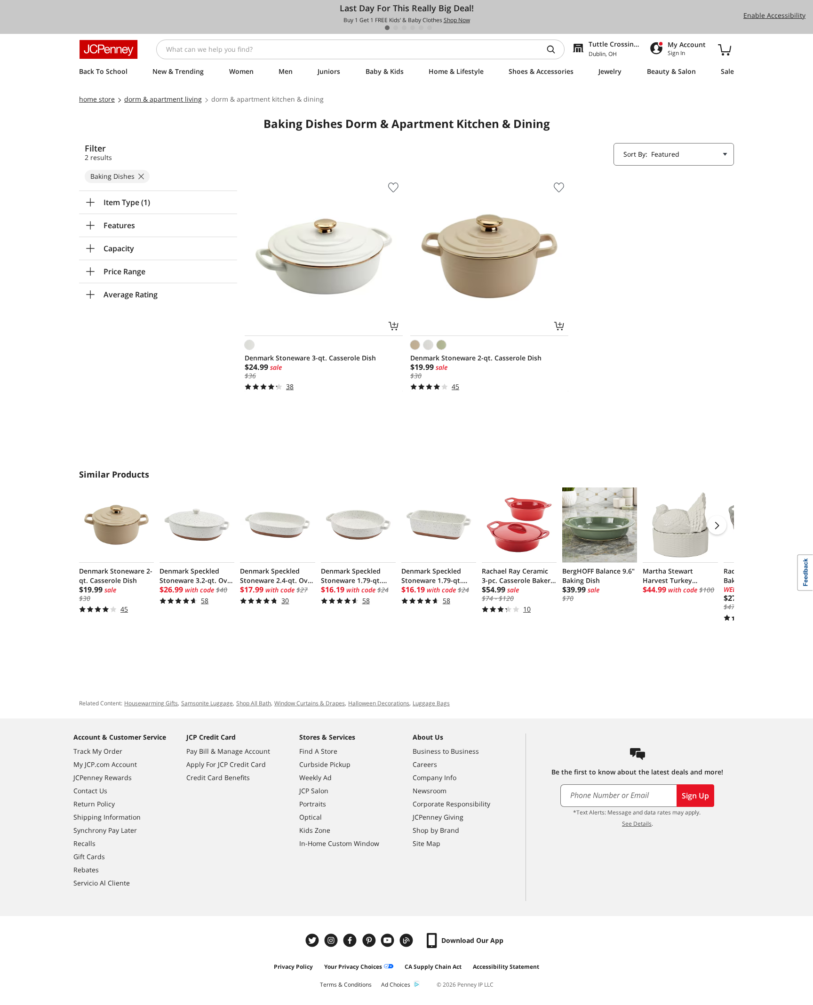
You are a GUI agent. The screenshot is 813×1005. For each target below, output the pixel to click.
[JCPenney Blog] (407, 940)
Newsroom (429, 790)
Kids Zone (314, 830)
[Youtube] (388, 940)
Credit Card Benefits (218, 777)
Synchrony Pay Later (105, 830)
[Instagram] (332, 940)
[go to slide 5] (421, 27)
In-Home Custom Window (339, 843)
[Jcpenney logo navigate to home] (108, 49)
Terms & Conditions (346, 985)
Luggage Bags (431, 703)
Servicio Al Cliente (101, 882)
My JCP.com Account (105, 764)
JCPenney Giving (438, 817)
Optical (310, 817)
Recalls (84, 843)
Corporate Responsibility (451, 803)
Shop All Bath (253, 703)
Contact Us (90, 790)
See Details (637, 824)
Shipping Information (107, 817)
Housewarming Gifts (151, 703)
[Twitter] (313, 940)
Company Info (434, 777)
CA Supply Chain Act (433, 967)
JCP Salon (313, 790)
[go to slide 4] (412, 27)
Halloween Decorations (378, 703)
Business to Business (446, 751)
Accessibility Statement (506, 967)
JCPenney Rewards (102, 777)
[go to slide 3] (404, 27)
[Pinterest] (369, 940)
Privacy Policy (293, 967)
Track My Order (97, 751)
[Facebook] (351, 940)
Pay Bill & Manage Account (228, 751)
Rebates (86, 869)
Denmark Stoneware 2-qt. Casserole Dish (476, 357)
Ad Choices (395, 985)
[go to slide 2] (395, 27)
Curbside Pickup (325, 764)
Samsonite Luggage (207, 703)
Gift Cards (89, 856)
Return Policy (94, 803)
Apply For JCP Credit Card (226, 764)
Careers (425, 764)
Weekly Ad (315, 777)
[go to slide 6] (429, 27)
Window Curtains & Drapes (309, 703)
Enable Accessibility (774, 15)
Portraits (312, 803)
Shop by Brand (436, 830)
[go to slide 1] (387, 27)
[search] (554, 49)
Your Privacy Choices (353, 967)
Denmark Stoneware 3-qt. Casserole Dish (310, 357)
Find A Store (318, 751)
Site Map (426, 843)
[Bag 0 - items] (724, 49)
